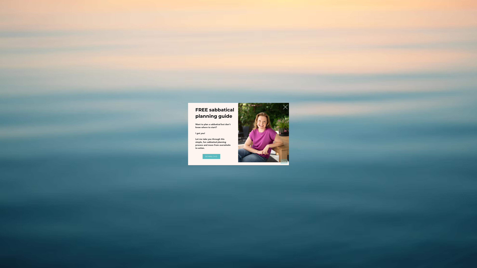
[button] (285, 107)
